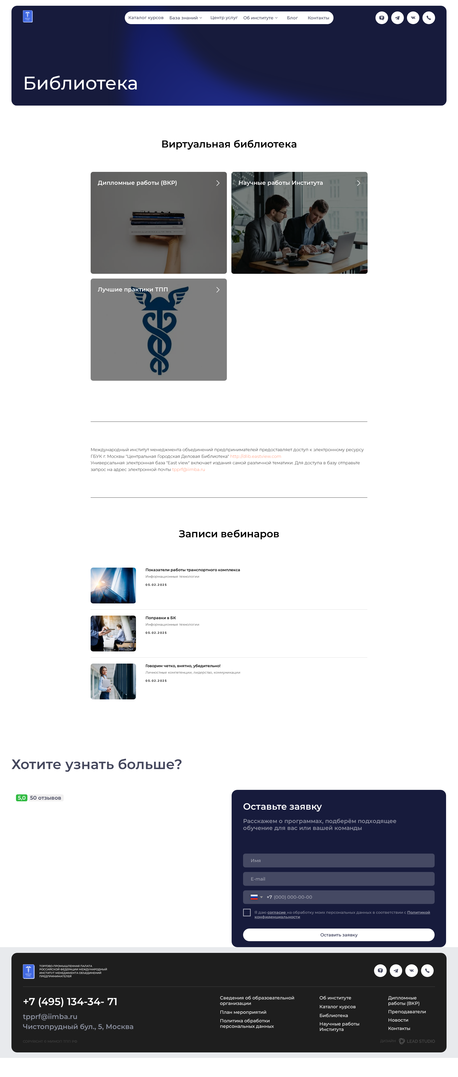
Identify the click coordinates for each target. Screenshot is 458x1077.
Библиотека (333, 1015)
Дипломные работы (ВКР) (137, 182)
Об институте (335, 998)
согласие (277, 912)
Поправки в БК (161, 618)
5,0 (22, 797)
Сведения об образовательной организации (257, 1000)
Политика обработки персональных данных (247, 1023)
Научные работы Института (281, 182)
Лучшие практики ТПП (133, 289)
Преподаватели (407, 1011)
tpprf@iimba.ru (188, 469)
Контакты (399, 1028)
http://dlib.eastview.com (255, 456)
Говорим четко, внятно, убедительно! (183, 666)
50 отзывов (45, 797)
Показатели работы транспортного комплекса (193, 570)
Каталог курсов (337, 1006)
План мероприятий (243, 1012)
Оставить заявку (339, 934)
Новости (398, 1020)
